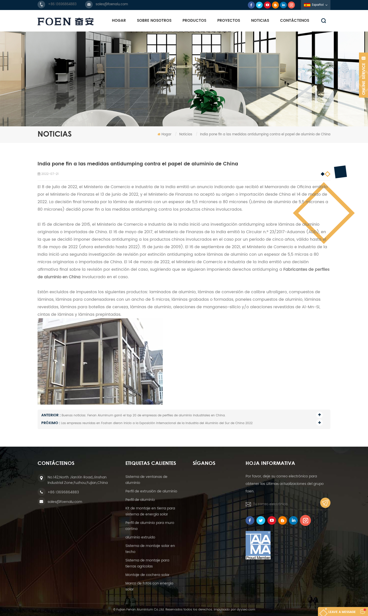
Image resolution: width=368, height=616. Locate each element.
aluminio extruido (140, 537)
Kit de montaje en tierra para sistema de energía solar (150, 511)
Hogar (119, 21)
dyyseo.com (246, 609)
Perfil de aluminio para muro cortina (149, 526)
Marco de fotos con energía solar (149, 586)
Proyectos (228, 21)
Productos (194, 21)
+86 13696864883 (62, 4)
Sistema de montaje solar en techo (150, 549)
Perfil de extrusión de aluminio (151, 491)
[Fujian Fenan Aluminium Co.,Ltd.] (65, 21)
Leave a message (342, 612)
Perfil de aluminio (140, 500)
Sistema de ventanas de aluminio (146, 480)
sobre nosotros (154, 21)
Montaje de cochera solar (147, 575)
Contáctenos (294, 21)
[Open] (363, 75)
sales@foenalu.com (112, 4)
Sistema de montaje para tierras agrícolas (147, 563)
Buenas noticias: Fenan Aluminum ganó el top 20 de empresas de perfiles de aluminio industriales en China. (144, 415)
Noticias (260, 21)
